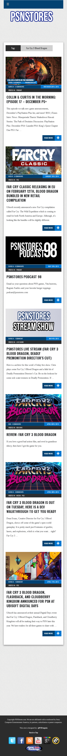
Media (18, 495)
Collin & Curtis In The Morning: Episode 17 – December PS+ (31, 99)
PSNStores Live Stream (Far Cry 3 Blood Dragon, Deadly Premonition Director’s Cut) (32, 353)
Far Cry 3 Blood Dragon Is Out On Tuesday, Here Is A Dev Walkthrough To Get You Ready (31, 507)
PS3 (17, 179)
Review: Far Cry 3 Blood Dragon (31, 434)
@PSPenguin (42, 728)
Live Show (20, 342)
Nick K (10, 176)
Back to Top (33, 733)
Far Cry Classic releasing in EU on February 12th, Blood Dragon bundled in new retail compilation (32, 193)
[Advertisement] (33, 34)
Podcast (19, 90)
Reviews (19, 427)
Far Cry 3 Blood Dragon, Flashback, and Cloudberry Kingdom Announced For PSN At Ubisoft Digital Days (31, 599)
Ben (9, 424)
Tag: (13, 48)
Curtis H (11, 86)
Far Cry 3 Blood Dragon (36, 48)
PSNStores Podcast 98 (24, 276)
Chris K (11, 266)
